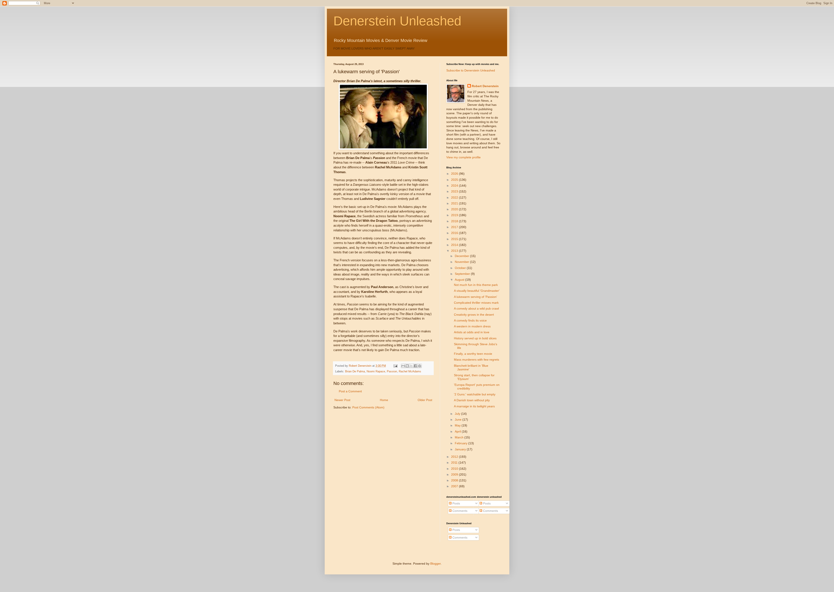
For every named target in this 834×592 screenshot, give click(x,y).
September (463, 273)
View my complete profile (463, 157)
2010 (455, 468)
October (461, 268)
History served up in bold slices (475, 338)
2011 (454, 462)
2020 (455, 209)
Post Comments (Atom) (368, 407)
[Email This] (403, 366)
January (461, 449)
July (458, 413)
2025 (455, 179)
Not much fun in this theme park (476, 285)
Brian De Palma (355, 371)
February (461, 443)
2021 (455, 203)
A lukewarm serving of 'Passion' (475, 296)
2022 (455, 197)
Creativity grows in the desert (474, 314)
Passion (392, 371)
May (458, 425)
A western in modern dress (472, 326)
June (458, 419)
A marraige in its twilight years (474, 406)
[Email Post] (395, 365)
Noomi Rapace (376, 371)
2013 (455, 250)
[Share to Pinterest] (419, 366)
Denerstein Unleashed (397, 21)
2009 (455, 474)
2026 (455, 173)
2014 (455, 245)
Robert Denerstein (485, 86)
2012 (455, 456)
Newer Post (342, 400)
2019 (455, 215)
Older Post (425, 400)
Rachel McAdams (410, 371)
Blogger (435, 563)
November (462, 262)
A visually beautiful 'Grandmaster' (477, 290)
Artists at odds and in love (471, 332)
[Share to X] (411, 366)
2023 (455, 191)
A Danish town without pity (472, 400)
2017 (455, 227)
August (460, 279)
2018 (455, 221)
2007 (455, 486)
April (458, 431)
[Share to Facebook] (415, 366)
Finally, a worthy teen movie (473, 353)
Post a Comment (350, 391)
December (462, 256)
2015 (455, 239)
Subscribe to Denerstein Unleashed (470, 70)
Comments (459, 510)
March (459, 437)
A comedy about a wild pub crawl (476, 308)
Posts (456, 503)
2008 (455, 480)
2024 (455, 185)
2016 (455, 233)
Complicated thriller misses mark (476, 302)
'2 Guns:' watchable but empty (474, 394)
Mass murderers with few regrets (476, 359)
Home (384, 400)
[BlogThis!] (407, 366)
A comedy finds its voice (470, 320)
